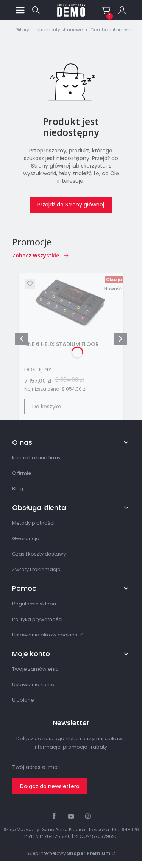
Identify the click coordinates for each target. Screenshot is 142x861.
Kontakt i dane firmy (36, 457)
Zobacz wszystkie (35, 255)
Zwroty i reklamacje (36, 569)
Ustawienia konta (33, 684)
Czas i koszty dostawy (39, 554)
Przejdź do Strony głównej (70, 204)
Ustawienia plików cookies (45, 634)
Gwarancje (25, 538)
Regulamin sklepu (34, 603)
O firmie (21, 473)
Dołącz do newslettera (50, 786)
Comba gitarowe (110, 29)
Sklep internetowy (68, 853)
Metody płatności (33, 523)
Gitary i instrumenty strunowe (49, 29)
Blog (17, 488)
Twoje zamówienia (35, 669)
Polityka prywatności (37, 619)
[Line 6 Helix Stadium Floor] (71, 304)
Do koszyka (46, 406)
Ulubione (23, 700)
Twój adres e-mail (36, 767)
